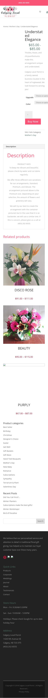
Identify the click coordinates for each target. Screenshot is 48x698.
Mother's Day (14, 26)
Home (5, 26)
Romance (7, 471)
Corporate (7, 574)
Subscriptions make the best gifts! (17, 505)
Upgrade (29, 97)
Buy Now (33, 121)
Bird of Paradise (10, 513)
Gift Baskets (8, 451)
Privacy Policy (24, 692)
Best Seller (7, 427)
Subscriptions (9, 475)
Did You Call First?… (11, 497)
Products (7, 570)
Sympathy (7, 478)
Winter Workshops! (11, 509)
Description (11, 146)
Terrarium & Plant (11, 482)
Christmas (7, 435)
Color (28, 104)
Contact (6, 594)
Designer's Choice (10, 439)
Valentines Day (9, 486)
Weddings (7, 578)
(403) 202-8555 (23, 3)
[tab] (24, 146)
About (5, 586)
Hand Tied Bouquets (12, 459)
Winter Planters (10, 501)
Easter (6, 443)
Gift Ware (7, 455)
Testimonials (8, 590)
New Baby (7, 467)
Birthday (6, 431)
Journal (6, 582)
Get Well (6, 447)
